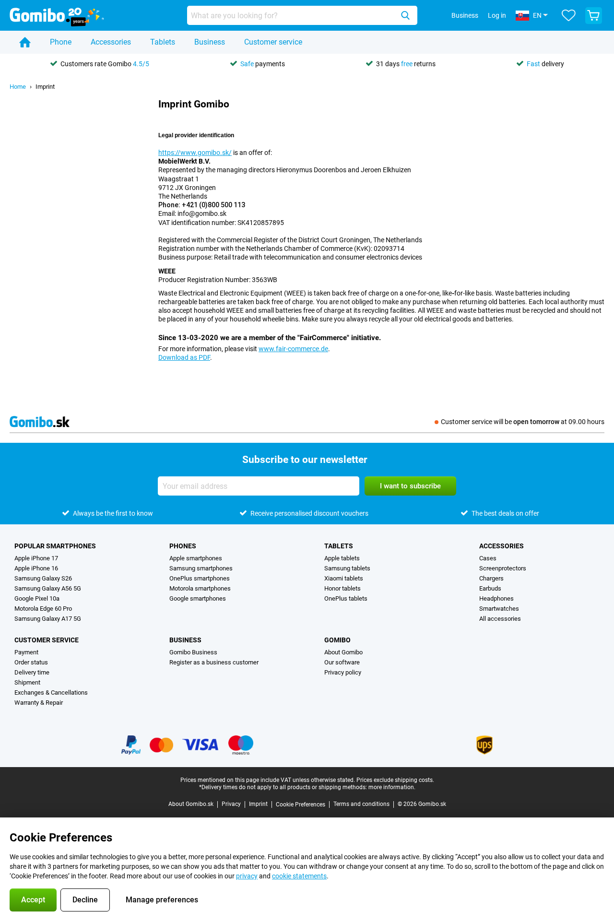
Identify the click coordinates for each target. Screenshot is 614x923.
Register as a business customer (214, 662)
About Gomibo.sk (190, 804)
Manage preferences (162, 899)
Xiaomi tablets (343, 578)
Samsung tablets (347, 568)
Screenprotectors (502, 568)
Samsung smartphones (201, 568)
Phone (60, 42)
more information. (391, 787)
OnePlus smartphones (199, 578)
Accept (33, 899)
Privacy (231, 804)
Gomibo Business (193, 652)
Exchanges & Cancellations (51, 692)
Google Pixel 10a (36, 598)
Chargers (491, 578)
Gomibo (337, 640)
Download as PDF (184, 357)
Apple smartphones (195, 558)
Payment (26, 652)
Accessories (111, 42)
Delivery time (31, 672)
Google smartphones (197, 598)
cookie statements (299, 876)
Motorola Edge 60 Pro (43, 608)
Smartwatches (499, 608)
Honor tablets (342, 588)
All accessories (500, 618)
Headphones (496, 598)
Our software (342, 662)
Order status (31, 662)
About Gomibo (343, 652)
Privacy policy (342, 672)
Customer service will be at (522, 422)
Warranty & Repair (38, 702)
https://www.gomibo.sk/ (195, 152)
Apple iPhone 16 (36, 568)
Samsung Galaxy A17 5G (47, 618)
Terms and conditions (361, 804)
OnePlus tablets (345, 598)
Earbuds (490, 588)
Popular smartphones (55, 546)
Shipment (27, 682)
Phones (182, 546)
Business (209, 42)
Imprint (45, 86)
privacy (247, 876)
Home (18, 86)
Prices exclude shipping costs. (395, 780)
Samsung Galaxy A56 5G (47, 588)
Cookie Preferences (300, 804)
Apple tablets (342, 558)
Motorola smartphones (200, 588)
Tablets (162, 42)
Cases (487, 558)
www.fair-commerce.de (293, 349)
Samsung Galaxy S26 (43, 578)
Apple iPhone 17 (36, 558)
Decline (85, 899)
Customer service (273, 42)
